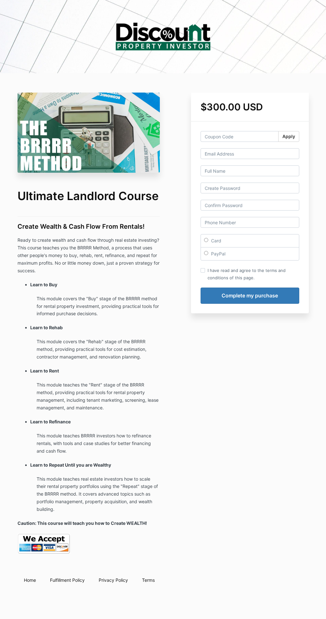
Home (30, 580)
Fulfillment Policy (67, 580)
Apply (288, 136)
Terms (148, 580)
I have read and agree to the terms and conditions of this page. (247, 274)
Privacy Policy (113, 580)
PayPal (217, 253)
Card (215, 240)
